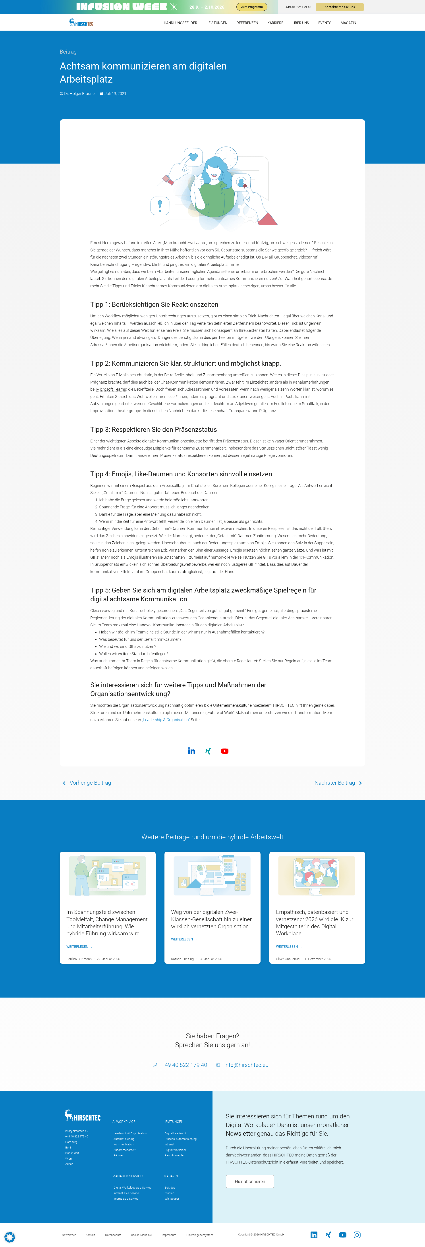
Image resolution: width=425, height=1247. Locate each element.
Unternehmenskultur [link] (231, 705)
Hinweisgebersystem (199, 1235)
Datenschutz (113, 1235)
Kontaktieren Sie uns (340, 7)
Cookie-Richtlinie (141, 1235)
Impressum (169, 1235)
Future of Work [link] (220, 712)
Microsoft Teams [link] (111, 389)
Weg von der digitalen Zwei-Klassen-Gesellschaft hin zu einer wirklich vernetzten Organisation (211, 919)
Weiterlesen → (79, 947)
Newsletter (69, 1235)
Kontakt (90, 1235)
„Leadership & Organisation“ (166, 719)
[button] (9, 1237)
